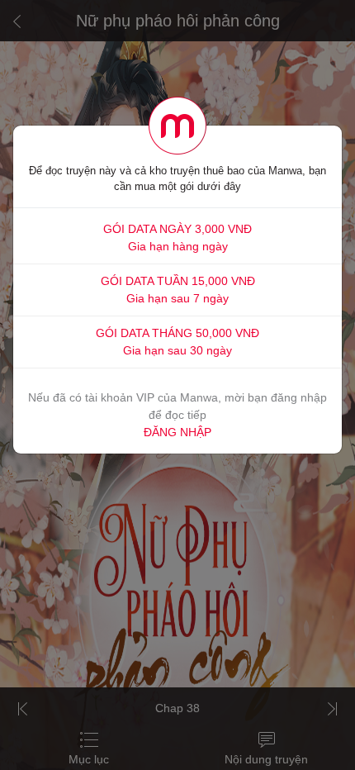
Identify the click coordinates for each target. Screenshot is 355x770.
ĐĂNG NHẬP (177, 432)
